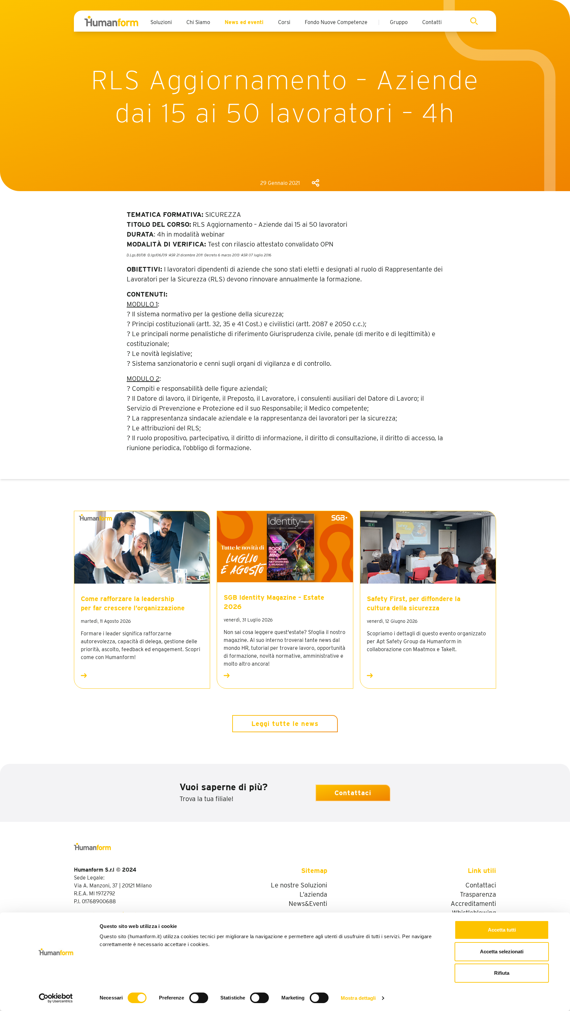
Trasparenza (478, 894)
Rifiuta (501, 973)
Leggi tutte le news (285, 724)
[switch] (198, 998)
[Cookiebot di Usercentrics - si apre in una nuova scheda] (56, 998)
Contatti (432, 22)
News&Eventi (308, 904)
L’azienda (313, 894)
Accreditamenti (473, 904)
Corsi (284, 22)
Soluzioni (161, 22)
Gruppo (399, 22)
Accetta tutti (502, 930)
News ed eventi (244, 22)
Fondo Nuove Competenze (336, 22)
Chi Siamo (198, 22)
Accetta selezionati (501, 951)
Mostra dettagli (358, 998)
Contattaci (352, 793)
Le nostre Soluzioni (299, 885)
